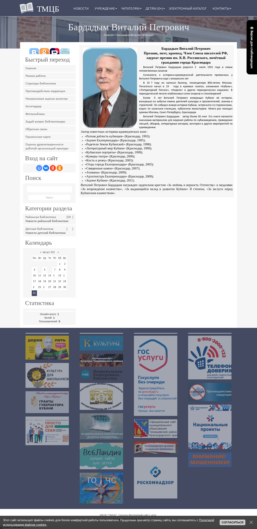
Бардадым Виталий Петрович (134, 35)
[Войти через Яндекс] (53, 168)
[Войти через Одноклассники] (60, 168)
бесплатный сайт (139, 515)
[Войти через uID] (39, 168)
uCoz (153, 515)
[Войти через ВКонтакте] (46, 168)
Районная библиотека (40, 217)
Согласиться (232, 522)
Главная (108, 35)
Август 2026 (49, 252)
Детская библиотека (39, 229)
